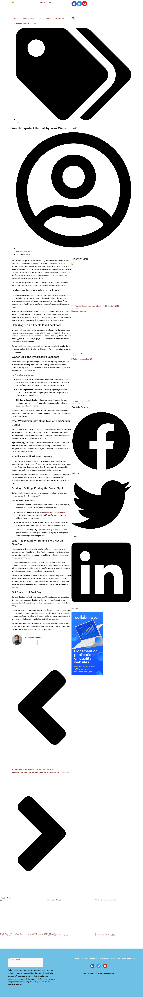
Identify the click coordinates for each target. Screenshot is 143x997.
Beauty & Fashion (29, 18)
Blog (35, 23)
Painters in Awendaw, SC (81, 401)
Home (16, 18)
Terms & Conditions (129, 958)
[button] (73, 18)
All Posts (31, 642)
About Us (85, 958)
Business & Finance (21, 23)
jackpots (30, 330)
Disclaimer (104, 958)
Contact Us (94, 958)
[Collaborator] (87, 675)
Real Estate (59, 18)
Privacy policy (115, 958)
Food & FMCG (45, 18)
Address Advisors (78, 353)
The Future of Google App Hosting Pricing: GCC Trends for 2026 (95, 306)
